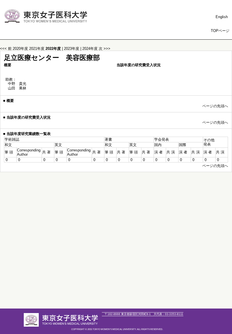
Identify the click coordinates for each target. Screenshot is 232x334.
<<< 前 (6, 48)
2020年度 (21, 48)
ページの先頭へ (215, 106)
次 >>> (104, 48)
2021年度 (37, 48)
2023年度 (72, 48)
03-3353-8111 (168, 314)
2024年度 (90, 48)
